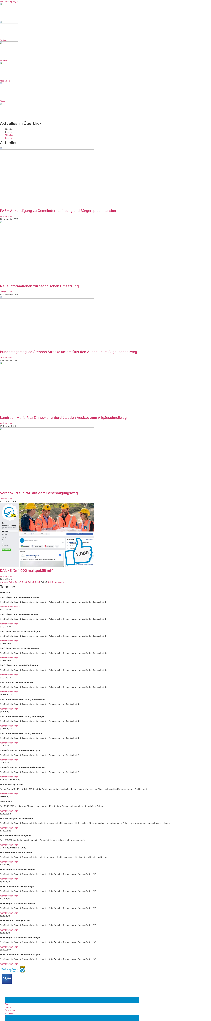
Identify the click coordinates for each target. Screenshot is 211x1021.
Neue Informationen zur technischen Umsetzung (39, 286)
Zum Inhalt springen (9, 1)
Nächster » (59, 582)
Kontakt (8, 989)
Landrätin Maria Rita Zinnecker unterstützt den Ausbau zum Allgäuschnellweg (63, 417)
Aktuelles (9, 129)
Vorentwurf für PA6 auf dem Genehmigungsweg (39, 493)
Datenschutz (10, 992)
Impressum (9, 995)
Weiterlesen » (6, 216)
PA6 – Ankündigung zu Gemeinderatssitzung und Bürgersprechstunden (58, 211)
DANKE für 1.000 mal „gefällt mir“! (27, 570)
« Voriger (4, 582)
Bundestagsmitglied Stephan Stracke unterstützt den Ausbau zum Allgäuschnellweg (68, 352)
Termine (8, 132)
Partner (8, 986)
